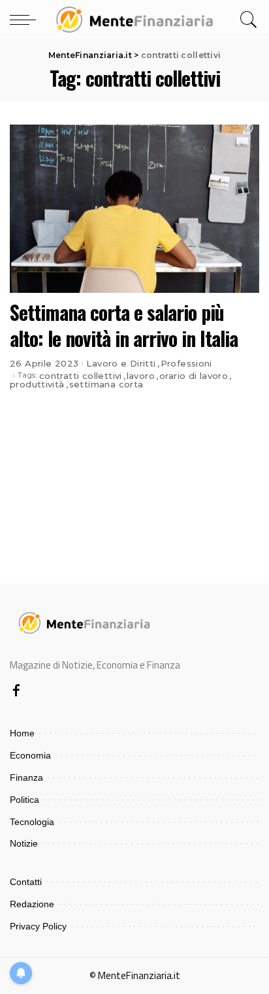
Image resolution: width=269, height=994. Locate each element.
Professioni (186, 363)
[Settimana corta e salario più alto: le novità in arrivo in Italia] (134, 209)
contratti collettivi (80, 376)
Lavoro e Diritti (120, 363)
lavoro (141, 376)
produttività (37, 384)
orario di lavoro (193, 376)
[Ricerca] (246, 19)
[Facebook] (16, 691)
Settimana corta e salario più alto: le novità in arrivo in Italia (124, 325)
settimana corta (106, 384)
